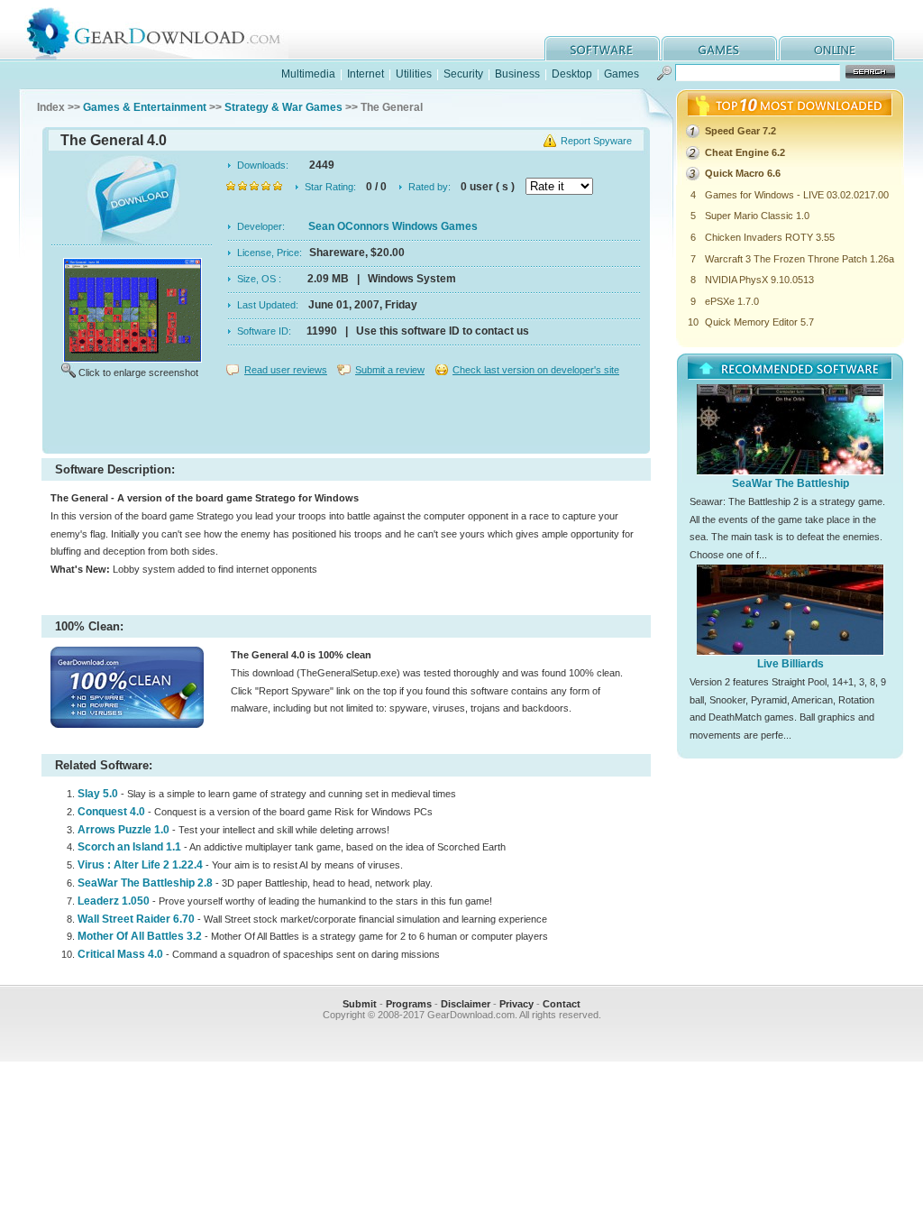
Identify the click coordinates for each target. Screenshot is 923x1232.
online (836, 48)
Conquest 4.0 (111, 811)
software (602, 48)
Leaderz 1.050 (114, 901)
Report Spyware (596, 140)
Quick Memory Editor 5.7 (759, 322)
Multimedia (308, 74)
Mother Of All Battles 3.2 (140, 936)
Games (621, 74)
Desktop (572, 74)
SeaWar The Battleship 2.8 (145, 883)
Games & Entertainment (144, 107)
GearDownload (167, 30)
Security (463, 74)
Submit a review (390, 369)
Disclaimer (465, 1003)
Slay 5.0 (98, 793)
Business (517, 74)
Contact (561, 1003)
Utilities (414, 74)
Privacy (516, 1003)
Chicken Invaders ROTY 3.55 (770, 237)
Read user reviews (285, 369)
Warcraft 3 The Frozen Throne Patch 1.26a (799, 258)
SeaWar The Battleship (790, 483)
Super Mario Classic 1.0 (757, 215)
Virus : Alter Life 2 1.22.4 (140, 865)
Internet (365, 74)
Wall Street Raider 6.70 (136, 919)
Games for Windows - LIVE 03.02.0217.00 (797, 194)
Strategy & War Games (283, 107)
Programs (409, 1003)
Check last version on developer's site (535, 369)
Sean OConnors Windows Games (393, 226)
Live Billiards (790, 663)
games (719, 48)
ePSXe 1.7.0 (732, 301)
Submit (360, 1003)
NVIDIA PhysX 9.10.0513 (759, 279)
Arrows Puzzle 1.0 (123, 829)
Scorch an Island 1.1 (129, 847)
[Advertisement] (346, 418)
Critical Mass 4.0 (120, 954)
